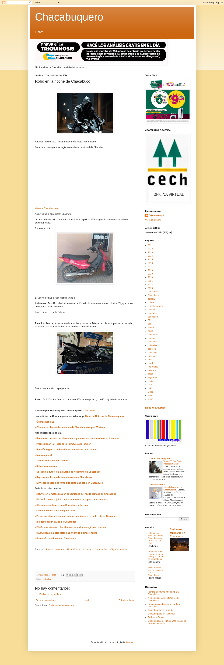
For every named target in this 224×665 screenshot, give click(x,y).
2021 (150, 281)
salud (150, 374)
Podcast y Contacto (157, 617)
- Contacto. (87, 549)
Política (151, 356)
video (150, 392)
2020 (150, 277)
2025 (150, 288)
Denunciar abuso (155, 407)
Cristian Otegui (156, 215)
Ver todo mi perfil (153, 220)
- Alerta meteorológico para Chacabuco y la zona (61, 505)
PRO (150, 359)
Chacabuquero (69, 17)
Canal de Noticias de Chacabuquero (104, 416)
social (150, 381)
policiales (47, 579)
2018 (150, 270)
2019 (150, 274)
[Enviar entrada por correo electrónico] (62, 575)
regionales (153, 367)
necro (150, 331)
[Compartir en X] (75, 575)
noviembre (153, 334)
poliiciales (153, 352)
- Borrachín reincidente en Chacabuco (55, 538)
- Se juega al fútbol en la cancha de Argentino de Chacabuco (68, 471)
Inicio (87, 600)
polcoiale (152, 341)
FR (149, 320)
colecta (151, 299)
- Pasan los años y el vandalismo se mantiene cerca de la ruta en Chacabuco (76, 516)
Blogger (129, 642)
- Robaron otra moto (46, 466)
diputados (152, 313)
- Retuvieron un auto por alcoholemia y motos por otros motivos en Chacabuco (78, 438)
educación (153, 317)
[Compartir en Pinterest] (81, 575)
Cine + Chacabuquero (159, 458)
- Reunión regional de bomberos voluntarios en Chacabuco (67, 449)
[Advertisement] (85, 179)
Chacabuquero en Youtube (161, 610)
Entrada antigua (126, 600)
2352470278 (89, 410)
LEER (47, 32)
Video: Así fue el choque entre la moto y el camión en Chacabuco (156, 555)
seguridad (153, 377)
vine (150, 395)
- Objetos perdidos (118, 549)
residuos (152, 370)
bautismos (153, 291)
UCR (150, 384)
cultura (151, 302)
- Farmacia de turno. (55, 549)
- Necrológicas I (43, 455)
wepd (150, 399)
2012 (150, 249)
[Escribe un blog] (71, 575)
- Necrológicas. (73, 549)
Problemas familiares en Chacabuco (177, 532)
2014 (150, 256)
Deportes (152, 309)
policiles (152, 349)
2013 (150, 252)
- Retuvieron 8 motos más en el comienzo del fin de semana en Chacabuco (75, 494)
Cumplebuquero (157, 484)
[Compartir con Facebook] (78, 575)
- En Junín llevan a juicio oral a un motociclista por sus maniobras (71, 499)
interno (151, 327)
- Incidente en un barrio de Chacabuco (55, 521)
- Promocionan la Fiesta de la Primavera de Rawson (63, 444)
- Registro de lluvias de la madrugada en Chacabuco (63, 477)
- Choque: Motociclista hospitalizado (55, 510)
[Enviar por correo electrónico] (68, 575)
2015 (150, 259)
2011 (150, 245)
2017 (150, 266)
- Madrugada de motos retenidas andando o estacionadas (66, 533)
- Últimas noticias (44, 421)
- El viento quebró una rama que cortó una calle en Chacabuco (69, 483)
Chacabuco (153, 295)
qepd (150, 363)
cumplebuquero (155, 306)
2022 (150, 284)
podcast (151, 338)
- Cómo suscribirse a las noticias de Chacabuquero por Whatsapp (70, 427)
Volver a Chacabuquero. (47, 208)
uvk (149, 388)
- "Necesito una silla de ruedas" (52, 460)
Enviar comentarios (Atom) (61, 605)
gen (150, 324)
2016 (150, 263)
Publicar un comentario (50, 594)
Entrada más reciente (46, 600)
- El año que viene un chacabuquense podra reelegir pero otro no (70, 527)
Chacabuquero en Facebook (161, 614)
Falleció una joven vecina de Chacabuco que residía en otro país (155, 538)
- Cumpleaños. (101, 549)
